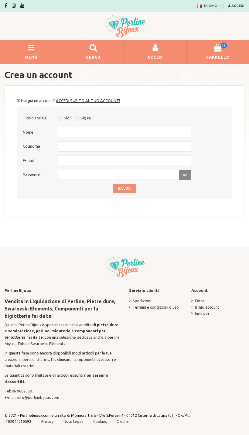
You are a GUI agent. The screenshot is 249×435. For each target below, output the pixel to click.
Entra (199, 301)
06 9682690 (22, 391)
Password (31, 175)
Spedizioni (142, 301)
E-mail (28, 160)
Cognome (31, 146)
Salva (124, 188)
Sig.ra (85, 118)
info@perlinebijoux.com (38, 397)
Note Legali (73, 421)
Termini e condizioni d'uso (156, 307)
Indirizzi (202, 313)
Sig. (66, 118)
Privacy (47, 421)
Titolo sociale (35, 118)
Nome (28, 132)
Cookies (100, 421)
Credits (122, 421)
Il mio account (207, 307)
